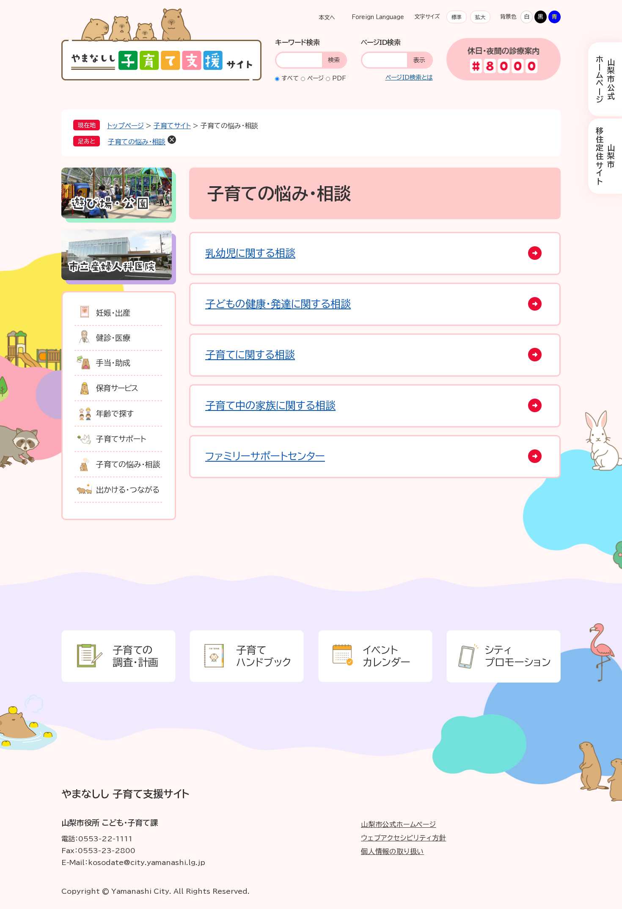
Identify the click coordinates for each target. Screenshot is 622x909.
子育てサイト (172, 125)
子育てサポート (121, 439)
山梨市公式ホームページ (605, 79)
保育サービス (117, 388)
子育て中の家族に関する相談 (270, 405)
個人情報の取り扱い (392, 851)
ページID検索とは (409, 77)
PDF (339, 78)
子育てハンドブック (263, 656)
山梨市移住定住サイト (605, 156)
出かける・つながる (128, 489)
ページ (315, 78)
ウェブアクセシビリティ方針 (403, 838)
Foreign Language (378, 17)
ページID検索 (381, 42)
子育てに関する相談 (250, 355)
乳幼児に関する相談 (250, 253)
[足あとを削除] (172, 139)
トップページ (125, 125)
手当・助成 (113, 362)
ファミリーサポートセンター (265, 456)
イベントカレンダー (386, 656)
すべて (290, 78)
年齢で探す (115, 413)
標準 (456, 16)
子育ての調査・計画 (135, 656)
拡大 (480, 16)
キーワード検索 (297, 42)
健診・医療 (113, 338)
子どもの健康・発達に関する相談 (278, 304)
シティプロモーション (518, 656)
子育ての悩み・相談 (136, 141)
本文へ (327, 17)
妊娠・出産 (113, 313)
